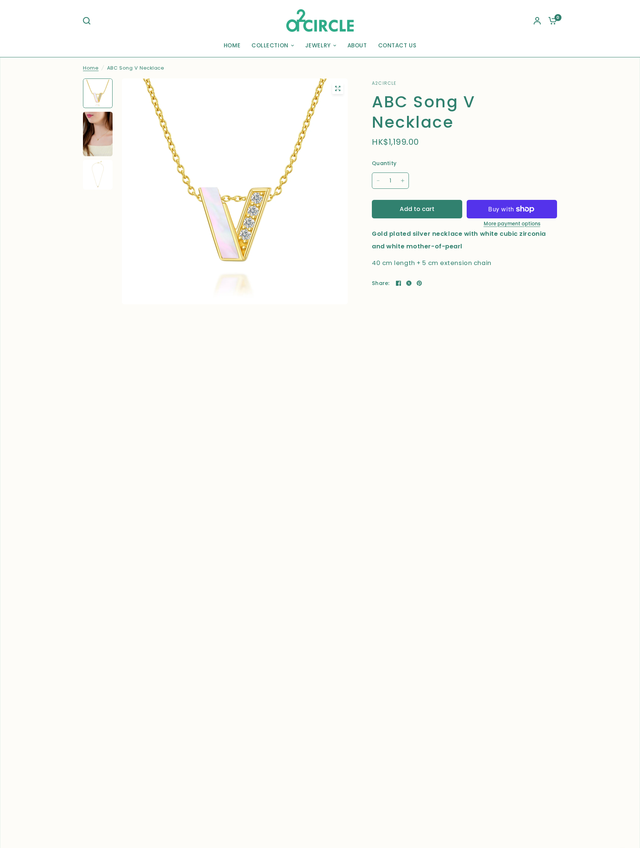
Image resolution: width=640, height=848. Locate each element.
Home (91, 67)
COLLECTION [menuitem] (270, 45)
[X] (408, 283)
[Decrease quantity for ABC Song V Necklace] (378, 180)
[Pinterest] (419, 283)
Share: (381, 283)
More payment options (512, 223)
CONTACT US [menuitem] (397, 45)
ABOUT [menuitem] (357, 45)
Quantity (384, 163)
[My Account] (537, 20)
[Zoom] (337, 88)
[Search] (88, 20)
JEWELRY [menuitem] (318, 45)
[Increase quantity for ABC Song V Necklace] (403, 180)
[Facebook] (398, 283)
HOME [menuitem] (232, 45)
